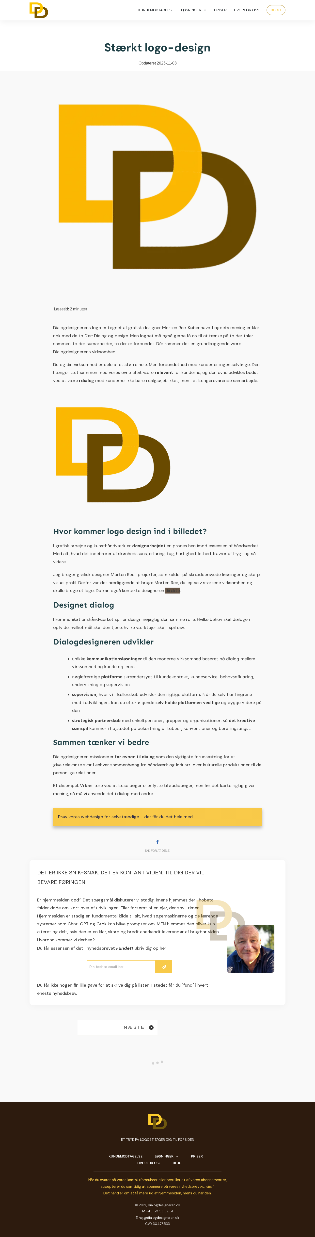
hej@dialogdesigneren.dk (159, 1217)
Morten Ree (174, 328)
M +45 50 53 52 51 (157, 1211)
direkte (172, 591)
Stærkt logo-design (157, 47)
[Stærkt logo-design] (157, 186)
